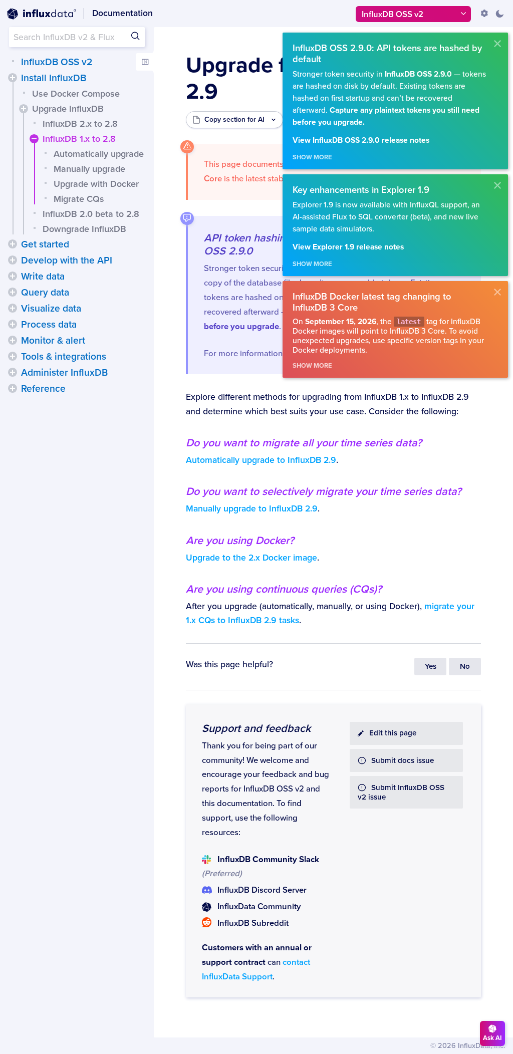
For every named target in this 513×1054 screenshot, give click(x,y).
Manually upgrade (89, 168)
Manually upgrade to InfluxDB (252, 508)
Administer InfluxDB (64, 373)
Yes (430, 666)
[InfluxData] (41, 14)
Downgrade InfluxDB (84, 228)
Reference (43, 389)
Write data (43, 277)
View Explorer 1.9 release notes (348, 247)
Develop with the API (66, 260)
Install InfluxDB (53, 78)
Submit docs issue (402, 760)
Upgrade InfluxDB (68, 108)
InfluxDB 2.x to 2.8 (80, 123)
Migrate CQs (79, 198)
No (465, 666)
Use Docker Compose (76, 93)
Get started (45, 244)
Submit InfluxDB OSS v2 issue (401, 792)
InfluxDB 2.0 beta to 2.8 (91, 213)
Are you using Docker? (240, 540)
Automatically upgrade (99, 153)
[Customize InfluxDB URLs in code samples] (484, 13)
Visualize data (51, 309)
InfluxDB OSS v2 (56, 62)
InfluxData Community (259, 907)
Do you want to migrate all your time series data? (304, 442)
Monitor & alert (53, 341)
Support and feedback (256, 728)
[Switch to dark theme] (499, 13)
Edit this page (392, 733)
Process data (49, 325)
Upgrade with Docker (96, 183)
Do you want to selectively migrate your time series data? (323, 491)
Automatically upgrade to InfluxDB (261, 460)
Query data (45, 293)
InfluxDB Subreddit (253, 923)
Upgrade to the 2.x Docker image (251, 558)
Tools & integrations (63, 357)
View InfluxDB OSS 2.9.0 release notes (361, 140)
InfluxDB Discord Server (261, 890)
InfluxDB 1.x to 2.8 (79, 138)
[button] (12, 77)
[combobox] (77, 37)
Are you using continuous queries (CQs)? (284, 589)
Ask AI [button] (492, 1038)
